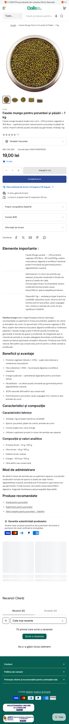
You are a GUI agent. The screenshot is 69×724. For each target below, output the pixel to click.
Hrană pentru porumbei (17, 502)
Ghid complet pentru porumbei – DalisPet (25, 511)
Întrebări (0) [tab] (50, 610)
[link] (16, 237)
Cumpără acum (34, 179)
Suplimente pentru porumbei (19, 507)
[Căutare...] (61, 16)
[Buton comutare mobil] (4, 8)
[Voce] (56, 16)
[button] (64, 8)
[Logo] (34, 8)
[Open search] (6, 621)
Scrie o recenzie (34, 636)
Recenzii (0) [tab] (18, 610)
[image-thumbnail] (6, 100)
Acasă (13, 25)
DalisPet (29, 692)
